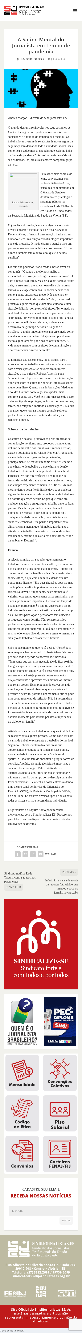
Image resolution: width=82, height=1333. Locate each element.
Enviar (66, 1220)
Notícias (39, 58)
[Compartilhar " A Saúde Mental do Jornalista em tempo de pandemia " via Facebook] (18, 854)
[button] (12, 1330)
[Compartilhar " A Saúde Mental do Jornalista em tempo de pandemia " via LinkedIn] (33, 854)
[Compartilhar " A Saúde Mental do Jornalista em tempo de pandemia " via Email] (40, 854)
